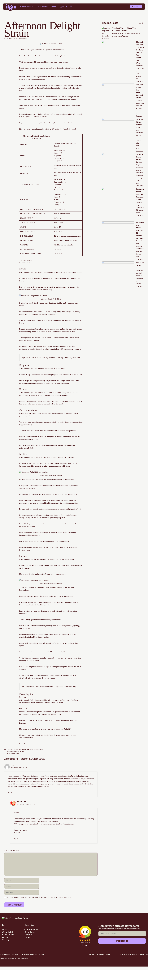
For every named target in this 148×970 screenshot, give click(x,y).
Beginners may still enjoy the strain (33, 123)
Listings (27, 937)
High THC (22, 749)
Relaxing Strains (33, 749)
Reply (10, 793)
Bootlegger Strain (13, 754)
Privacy (109, 954)
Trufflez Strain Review (139, 122)
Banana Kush (47, 86)
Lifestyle (28, 935)
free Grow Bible (55, 357)
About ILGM (7, 932)
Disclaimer (100, 954)
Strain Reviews (42, 6)
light (45, 320)
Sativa (41, 749)
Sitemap (5, 940)
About (53, 6)
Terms (91, 954)
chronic (66, 480)
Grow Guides (25, 6)
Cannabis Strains (13, 749)
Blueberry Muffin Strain (15, 751)
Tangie (71, 97)
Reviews (5, 937)
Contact (5, 929)
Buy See (135, 7)
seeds (32, 686)
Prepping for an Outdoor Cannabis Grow (140, 194)
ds (139, 7)
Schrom (61, 97)
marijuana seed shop (67, 686)
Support (61, 6)
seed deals (43, 129)
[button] (71, 6)
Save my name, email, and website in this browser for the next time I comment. (39, 897)
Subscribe (122, 940)
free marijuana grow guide (42, 547)
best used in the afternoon (33, 287)
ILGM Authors (8, 935)
